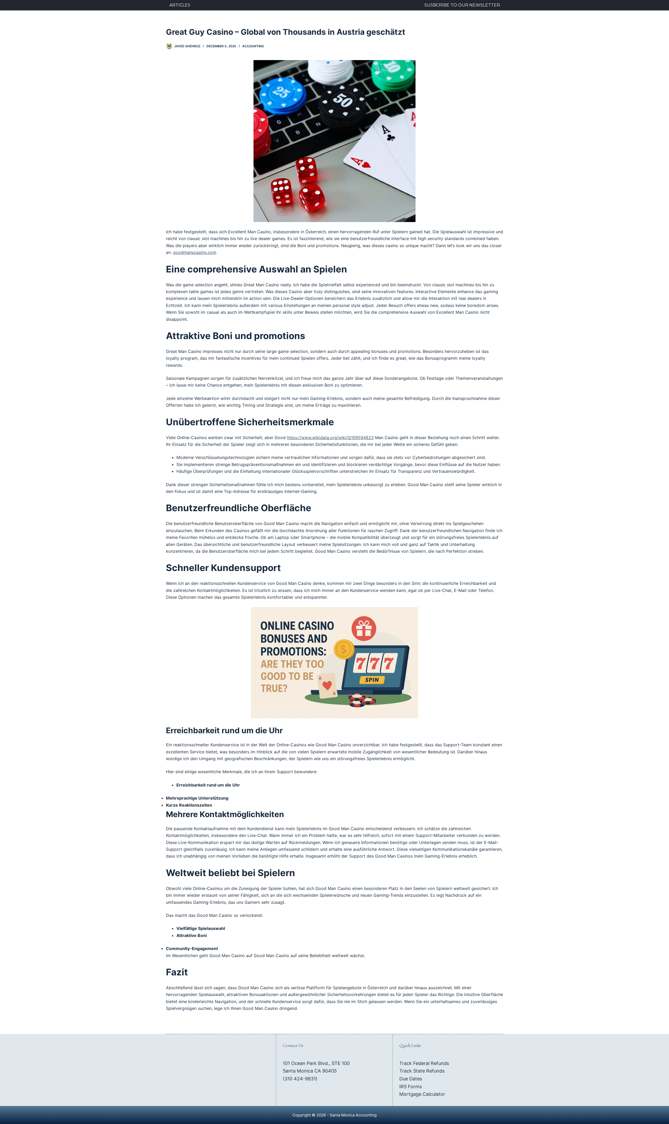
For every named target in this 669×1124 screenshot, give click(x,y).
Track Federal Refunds (424, 1063)
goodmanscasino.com (194, 252)
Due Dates (410, 1078)
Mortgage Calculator (422, 1094)
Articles (179, 5)
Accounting (253, 46)
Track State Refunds (422, 1071)
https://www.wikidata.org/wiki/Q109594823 (330, 437)
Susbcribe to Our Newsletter (462, 5)
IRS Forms (410, 1086)
